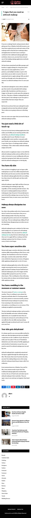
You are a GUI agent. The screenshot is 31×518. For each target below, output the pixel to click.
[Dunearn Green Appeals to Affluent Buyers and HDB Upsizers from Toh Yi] (6, 423)
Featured (4, 470)
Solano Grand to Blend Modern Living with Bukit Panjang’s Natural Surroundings (20, 441)
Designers (4, 465)
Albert (4, 19)
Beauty (3, 455)
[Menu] (3, 2)
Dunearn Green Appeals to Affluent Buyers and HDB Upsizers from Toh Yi (20, 422)
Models (3, 480)
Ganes (3, 475)
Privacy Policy (11, 509)
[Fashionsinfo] (15, 2)
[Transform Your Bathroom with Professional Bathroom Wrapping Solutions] (6, 432)
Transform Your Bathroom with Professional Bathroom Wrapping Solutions (20, 431)
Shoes (3, 488)
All (28, 19)
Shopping (4, 491)
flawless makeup (17, 292)
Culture (3, 463)
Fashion (3, 468)
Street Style (5, 493)
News (3, 483)
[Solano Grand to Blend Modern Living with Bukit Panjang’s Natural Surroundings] (6, 442)
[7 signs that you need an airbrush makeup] (15, 32)
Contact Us (20, 509)
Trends (3, 496)
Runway (4, 485)
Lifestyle (4, 478)
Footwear (4, 473)
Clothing (4, 460)
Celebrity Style (5, 457)
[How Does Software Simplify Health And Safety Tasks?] (6, 414)
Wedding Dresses (6, 498)
